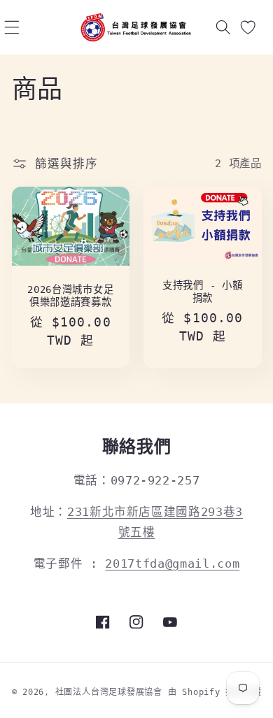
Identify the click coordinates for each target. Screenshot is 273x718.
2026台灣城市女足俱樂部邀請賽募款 (70, 296)
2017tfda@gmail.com (172, 563)
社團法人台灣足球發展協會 (108, 692)
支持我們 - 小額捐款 (202, 291)
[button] (11, 27)
